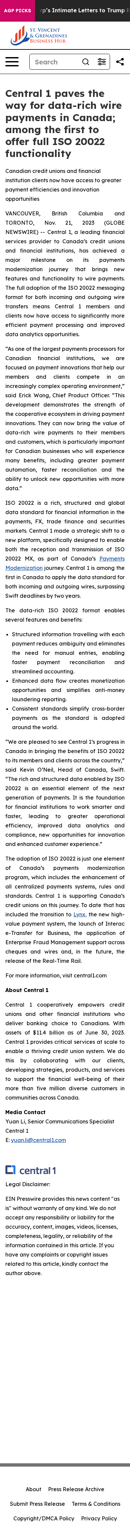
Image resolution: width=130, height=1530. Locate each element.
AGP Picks (17, 11)
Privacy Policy (99, 1518)
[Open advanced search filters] (102, 61)
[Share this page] (120, 61)
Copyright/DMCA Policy (43, 1518)
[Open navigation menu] (12, 61)
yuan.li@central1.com (38, 1140)
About (33, 1489)
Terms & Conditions (96, 1503)
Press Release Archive (76, 1489)
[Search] (86, 61)
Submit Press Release (37, 1503)
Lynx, (80, 914)
